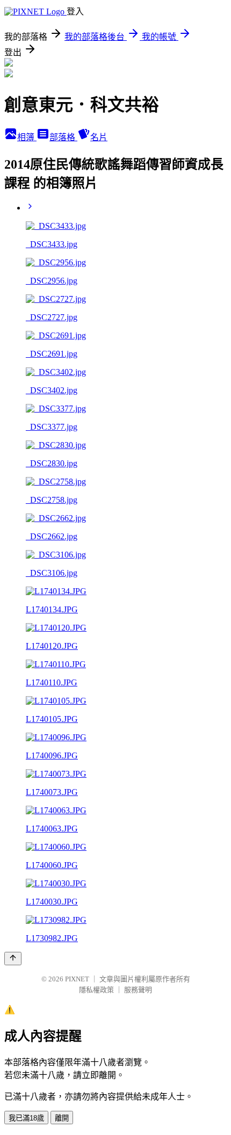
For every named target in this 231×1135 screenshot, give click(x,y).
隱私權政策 (96, 990)
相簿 (27, 137)
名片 (98, 137)
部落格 (63, 137)
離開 (62, 1118)
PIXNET (77, 979)
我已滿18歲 (26, 1118)
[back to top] (12, 958)
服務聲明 (138, 990)
